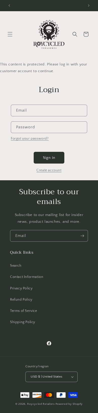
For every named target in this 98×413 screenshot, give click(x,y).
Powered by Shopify (69, 404)
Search (16, 266)
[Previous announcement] (9, 5)
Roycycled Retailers (41, 404)
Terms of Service (23, 311)
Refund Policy (21, 300)
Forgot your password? (30, 139)
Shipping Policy (22, 322)
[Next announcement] (88, 5)
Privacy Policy (21, 288)
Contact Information (26, 277)
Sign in (49, 158)
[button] (10, 34)
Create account (48, 170)
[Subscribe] (82, 236)
